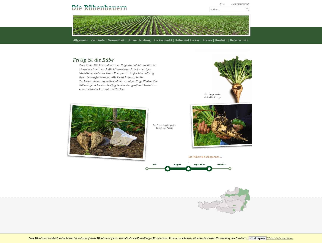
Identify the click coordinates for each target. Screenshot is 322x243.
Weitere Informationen (280, 238)
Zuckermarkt (163, 40)
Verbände (98, 40)
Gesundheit (116, 40)
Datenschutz (239, 40)
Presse (207, 40)
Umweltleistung (139, 40)
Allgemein (80, 40)
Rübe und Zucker (187, 40)
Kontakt (221, 40)
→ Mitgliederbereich (240, 4)
